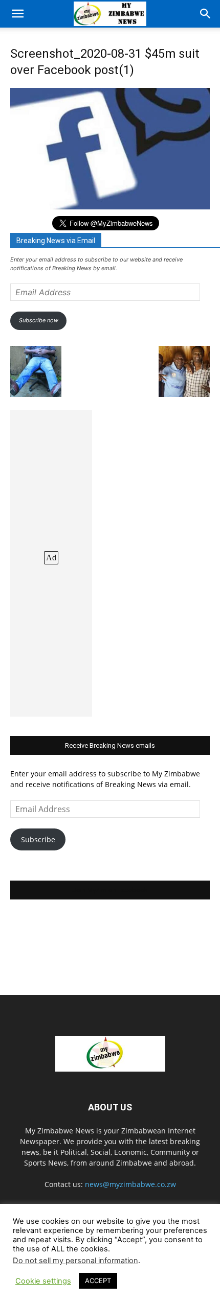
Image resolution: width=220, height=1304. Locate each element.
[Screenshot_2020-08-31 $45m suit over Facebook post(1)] (110, 206)
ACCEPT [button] (98, 1280)
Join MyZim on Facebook (110, 890)
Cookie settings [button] (43, 1281)
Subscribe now (38, 320)
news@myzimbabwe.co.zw (130, 1184)
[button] (17, 14)
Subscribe (38, 839)
